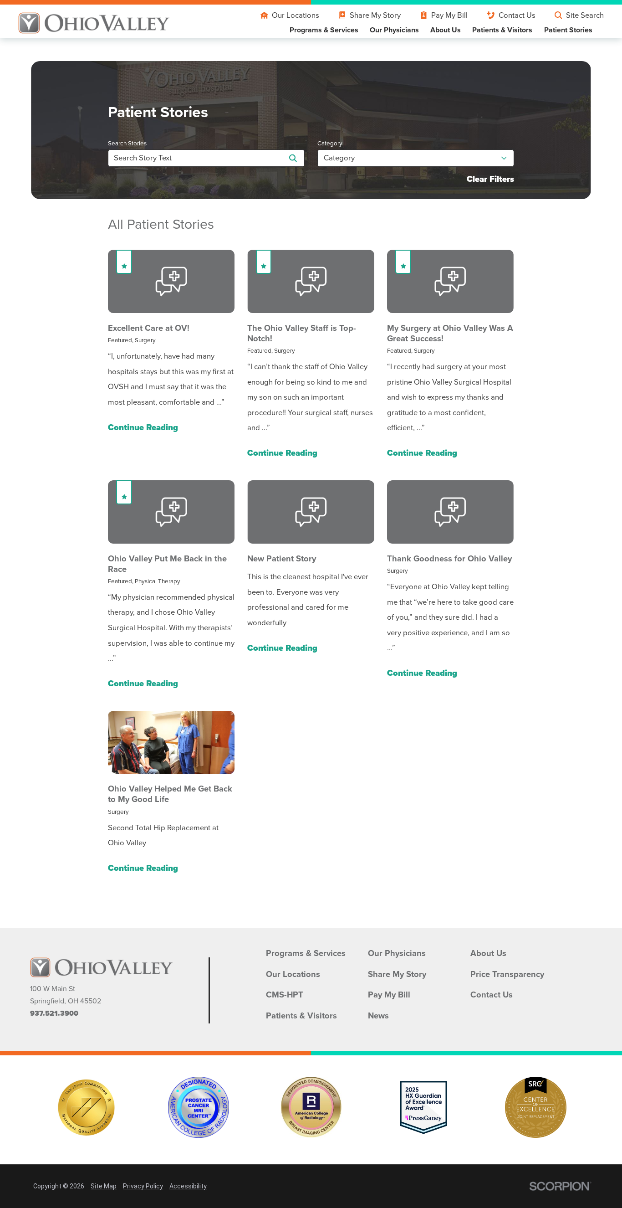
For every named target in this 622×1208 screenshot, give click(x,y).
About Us (488, 953)
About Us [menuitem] (445, 30)
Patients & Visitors (301, 1015)
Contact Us (517, 15)
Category (329, 143)
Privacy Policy (143, 1186)
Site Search (585, 15)
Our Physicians (397, 953)
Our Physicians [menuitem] (394, 30)
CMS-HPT (284, 994)
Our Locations (295, 15)
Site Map (104, 1186)
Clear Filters (490, 179)
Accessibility (188, 1186)
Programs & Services (306, 953)
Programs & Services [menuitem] (324, 30)
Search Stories (127, 143)
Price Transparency (507, 974)
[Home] (94, 23)
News (378, 1015)
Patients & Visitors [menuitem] (502, 30)
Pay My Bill (449, 15)
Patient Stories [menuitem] (568, 30)
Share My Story (375, 15)
